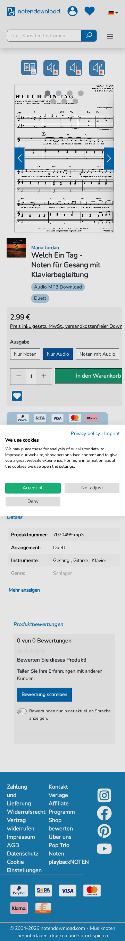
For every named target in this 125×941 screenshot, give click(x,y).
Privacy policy (85, 433)
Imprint (112, 433)
